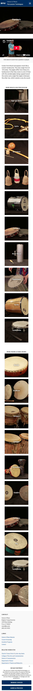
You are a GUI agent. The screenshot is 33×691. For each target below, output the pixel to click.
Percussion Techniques (15, 4)
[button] (29, 666)
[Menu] (29, 3)
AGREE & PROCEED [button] (16, 688)
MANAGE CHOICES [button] (17, 682)
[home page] (3, 3)
